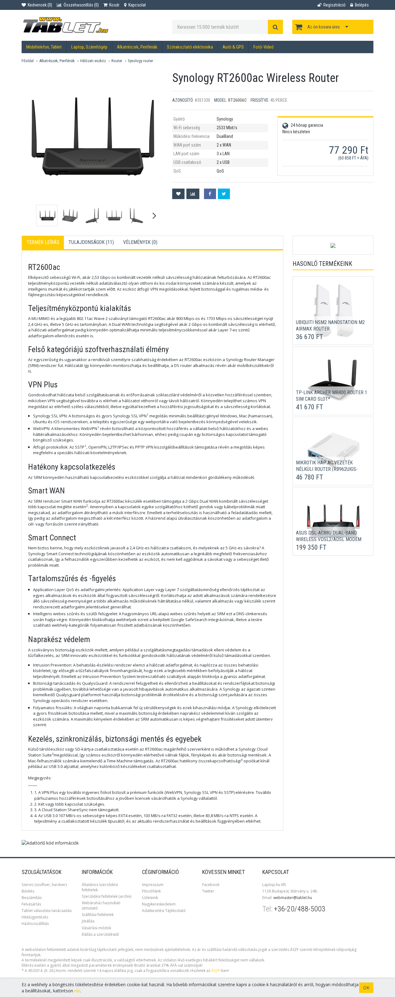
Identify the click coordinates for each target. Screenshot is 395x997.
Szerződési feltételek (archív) (106, 896)
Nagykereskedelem (159, 904)
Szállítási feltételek (98, 914)
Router (116, 60)
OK (366, 988)
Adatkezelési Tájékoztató (164, 910)
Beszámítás (32, 897)
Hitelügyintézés (35, 917)
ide (77, 991)
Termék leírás (43, 242)
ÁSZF (215, 970)
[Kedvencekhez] (178, 194)
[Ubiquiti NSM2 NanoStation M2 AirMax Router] (333, 310)
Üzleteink (150, 897)
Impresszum (153, 884)
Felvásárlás (31, 904)
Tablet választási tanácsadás (47, 910)
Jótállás (88, 921)
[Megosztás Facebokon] (210, 194)
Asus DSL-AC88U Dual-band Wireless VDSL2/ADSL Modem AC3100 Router (328, 539)
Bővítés (28, 891)
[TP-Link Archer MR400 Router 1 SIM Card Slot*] (333, 380)
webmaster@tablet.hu (292, 897)
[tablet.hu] (92, 25)
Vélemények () (140, 242)
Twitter (208, 891)
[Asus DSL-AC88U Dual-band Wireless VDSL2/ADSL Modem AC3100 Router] (333, 520)
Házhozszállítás (35, 923)
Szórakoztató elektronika (190, 47)
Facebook (210, 884)
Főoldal (28, 60)
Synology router (140, 60)
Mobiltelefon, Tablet (44, 47)
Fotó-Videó (263, 47)
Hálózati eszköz (93, 60)
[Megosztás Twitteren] (224, 194)
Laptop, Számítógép (89, 47)
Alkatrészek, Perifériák (137, 47)
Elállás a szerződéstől (100, 934)
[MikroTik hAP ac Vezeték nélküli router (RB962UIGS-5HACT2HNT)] (333, 450)
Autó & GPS (233, 47)
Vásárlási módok (96, 928)
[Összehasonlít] (192, 194)
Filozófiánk (151, 891)
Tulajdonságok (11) (91, 242)
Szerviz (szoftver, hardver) (44, 884)
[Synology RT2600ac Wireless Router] (93, 136)
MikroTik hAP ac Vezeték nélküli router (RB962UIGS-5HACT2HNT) (327, 469)
